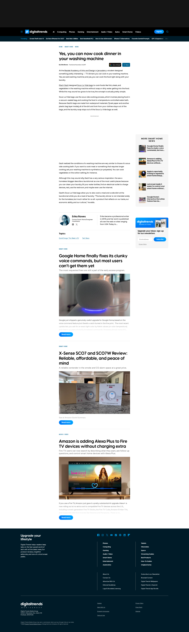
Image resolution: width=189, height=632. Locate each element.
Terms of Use (101, 615)
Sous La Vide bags (85, 85)
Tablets (143, 543)
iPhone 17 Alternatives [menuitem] (122, 39)
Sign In (159, 31)
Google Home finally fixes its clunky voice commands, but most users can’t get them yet (155, 150)
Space (143, 550)
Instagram (103, 535)
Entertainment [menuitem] (92, 32)
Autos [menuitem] (117, 32)
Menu (21, 31)
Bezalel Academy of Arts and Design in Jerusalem (85, 70)
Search (167, 31)
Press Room (139, 607)
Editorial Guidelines (109, 585)
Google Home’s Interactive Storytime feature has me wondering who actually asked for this (156, 201)
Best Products (146, 558)
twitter (77, 224)
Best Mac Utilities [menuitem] (72, 39)
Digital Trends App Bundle (149, 588)
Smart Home (107, 558)
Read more (66, 334)
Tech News (85, 238)
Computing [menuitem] (61, 32)
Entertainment (108, 561)
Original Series (146, 565)
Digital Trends (32, 34)
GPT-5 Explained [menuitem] (157, 39)
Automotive (107, 565)
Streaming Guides (147, 554)
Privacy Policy (143, 244)
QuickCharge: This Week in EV (69, 238)
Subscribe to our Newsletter (150, 574)
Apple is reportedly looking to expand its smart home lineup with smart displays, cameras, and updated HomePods (155, 176)
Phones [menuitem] (72, 32)
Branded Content (147, 578)
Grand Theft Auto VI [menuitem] (37, 39)
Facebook (98, 535)
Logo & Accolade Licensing (112, 588)
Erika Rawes (64, 65)
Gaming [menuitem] (81, 32)
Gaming (106, 550)
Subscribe (160, 239)
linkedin (73, 224)
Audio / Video (108, 554)
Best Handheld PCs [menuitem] (86, 39)
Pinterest (120, 535)
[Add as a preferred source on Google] (115, 65)
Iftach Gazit (64, 85)
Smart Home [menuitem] (127, 32)
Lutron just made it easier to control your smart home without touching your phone (156, 187)
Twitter (107, 535)
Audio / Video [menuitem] (106, 32)
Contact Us (106, 578)
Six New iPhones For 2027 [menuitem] (55, 39)
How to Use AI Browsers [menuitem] (103, 39)
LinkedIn (124, 535)
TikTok (116, 535)
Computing (107, 547)
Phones (105, 543)
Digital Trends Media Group (33, 624)
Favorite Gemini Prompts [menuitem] (140, 39)
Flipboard (129, 535)
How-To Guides (146, 561)
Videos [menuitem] (138, 32)
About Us (106, 574)
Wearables (145, 547)
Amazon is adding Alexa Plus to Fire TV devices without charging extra (155, 162)
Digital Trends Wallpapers (149, 581)
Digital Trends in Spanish (149, 585)
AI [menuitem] (53, 32)
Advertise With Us (109, 581)
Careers (99, 603)
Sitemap (138, 611)
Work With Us (101, 607)
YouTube (111, 535)
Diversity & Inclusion (103, 611)
